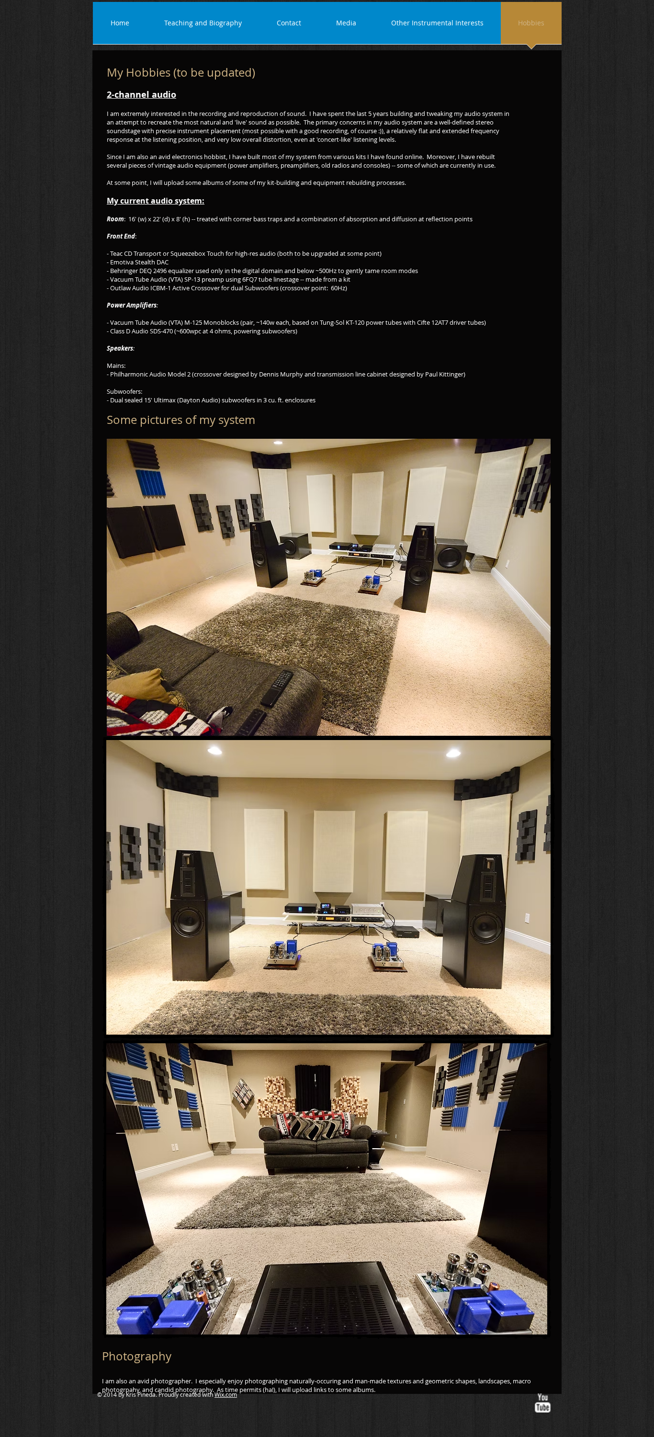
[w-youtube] (542, 1403)
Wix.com (225, 1394)
